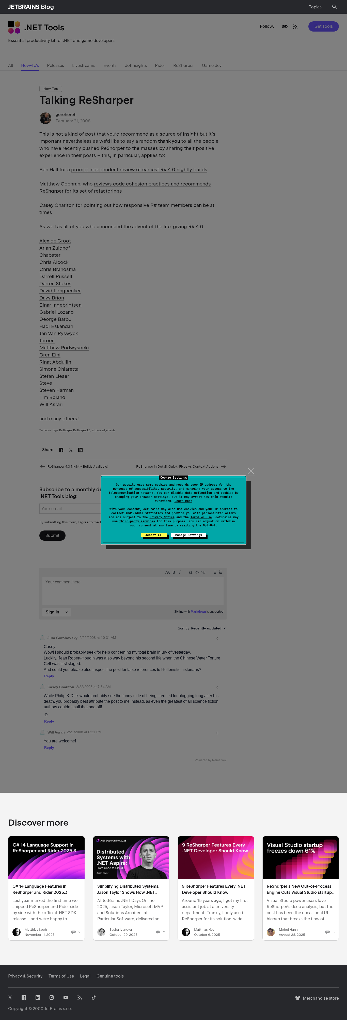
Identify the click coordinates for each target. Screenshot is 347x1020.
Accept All (154, 535)
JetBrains (53, 1008)
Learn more (183, 501)
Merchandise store (319, 1000)
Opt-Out (209, 525)
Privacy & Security (25, 976)
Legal (85, 976)
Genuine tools (110, 976)
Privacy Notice (162, 517)
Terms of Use (201, 517)
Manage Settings (188, 535)
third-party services (137, 521)
